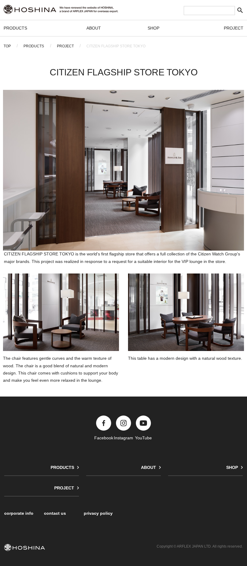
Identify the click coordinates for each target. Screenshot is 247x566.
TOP (7, 46)
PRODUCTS (15, 28)
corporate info (18, 513)
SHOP (153, 28)
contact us (55, 513)
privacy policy (98, 513)
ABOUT (93, 28)
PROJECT (233, 28)
